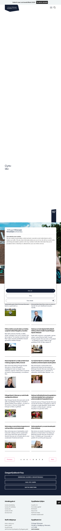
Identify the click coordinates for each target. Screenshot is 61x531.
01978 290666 (35, 529)
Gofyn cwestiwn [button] (30, 487)
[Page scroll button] (53, 216)
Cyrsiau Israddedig (10, 505)
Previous (9, 459)
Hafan (6, 69)
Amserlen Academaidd (37, 514)
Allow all (30, 290)
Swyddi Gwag (8, 527)
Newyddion (12, 69)
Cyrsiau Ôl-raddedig (10, 507)
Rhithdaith (34, 509)
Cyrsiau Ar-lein (9, 510)
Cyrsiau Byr (8, 509)
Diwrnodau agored (36, 507)
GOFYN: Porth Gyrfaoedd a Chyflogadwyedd (16, 529)
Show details (30, 300)
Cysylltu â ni (34, 505)
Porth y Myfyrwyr (9, 523)
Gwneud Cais (8, 512)
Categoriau (20, 69)
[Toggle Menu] (50, 8)
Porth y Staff (8, 525)
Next (52, 459)
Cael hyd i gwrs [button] (30, 482)
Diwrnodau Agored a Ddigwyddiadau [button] (30, 477)
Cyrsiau (26, 69)
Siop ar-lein (34, 510)
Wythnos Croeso (35, 512)
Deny (30, 295)
